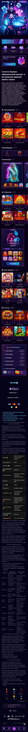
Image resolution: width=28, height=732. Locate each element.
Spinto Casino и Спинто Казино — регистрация (14, 415)
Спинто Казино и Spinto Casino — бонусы (13, 418)
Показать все (21, 701)
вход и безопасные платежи (10, 417)
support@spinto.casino (14, 705)
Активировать (9, 64)
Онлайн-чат (12, 706)
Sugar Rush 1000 (9, 361)
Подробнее (13, 263)
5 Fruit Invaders (9, 350)
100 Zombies (8, 357)
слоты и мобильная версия (9, 420)
